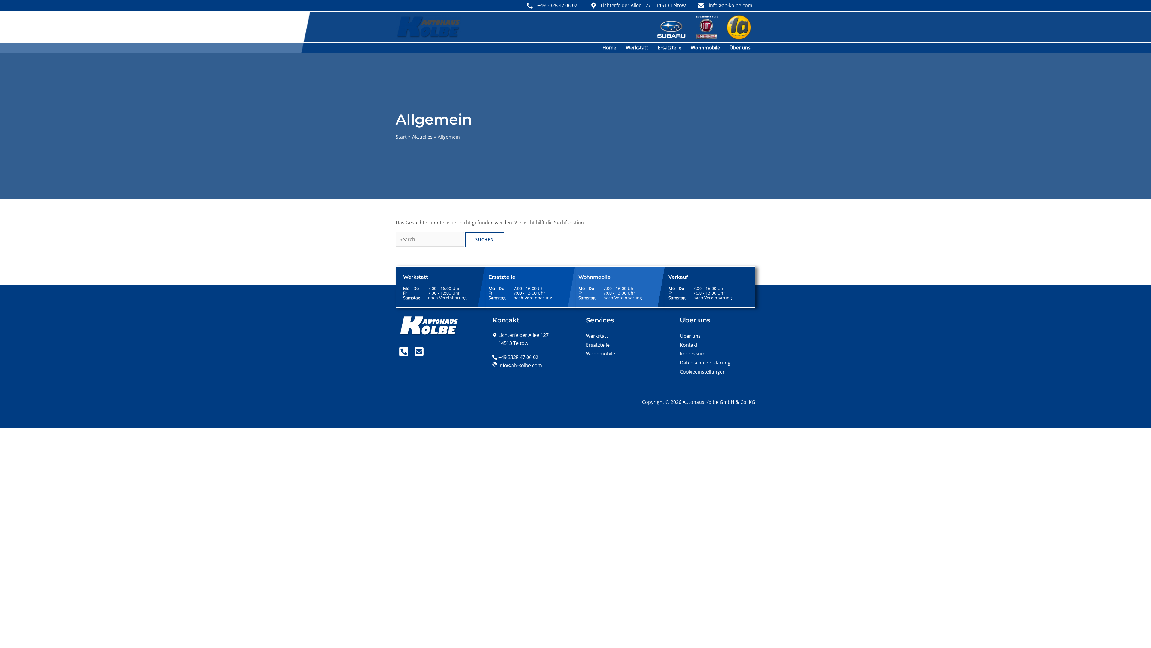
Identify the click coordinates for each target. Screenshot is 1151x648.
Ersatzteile (669, 47)
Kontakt (688, 345)
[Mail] (419, 351)
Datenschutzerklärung (705, 362)
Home (609, 47)
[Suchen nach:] (430, 239)
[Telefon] (404, 351)
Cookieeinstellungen (703, 371)
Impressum (693, 353)
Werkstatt (637, 47)
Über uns (740, 47)
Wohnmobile (705, 47)
